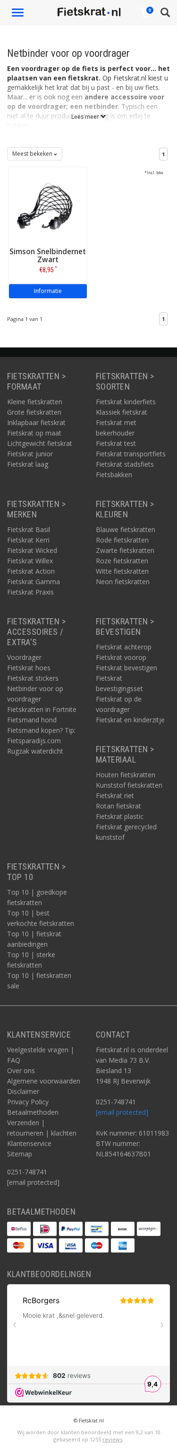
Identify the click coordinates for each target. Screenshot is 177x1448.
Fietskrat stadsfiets (125, 464)
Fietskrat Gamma (33, 581)
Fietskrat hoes (29, 667)
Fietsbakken (114, 474)
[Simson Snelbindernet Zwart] (48, 205)
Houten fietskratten (125, 774)
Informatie (48, 291)
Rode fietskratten (122, 539)
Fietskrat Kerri (28, 539)
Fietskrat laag (27, 464)
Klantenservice (29, 1143)
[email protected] (122, 1112)
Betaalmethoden (33, 1112)
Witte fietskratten (122, 571)
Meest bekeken (33, 154)
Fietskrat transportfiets (131, 453)
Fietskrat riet (115, 795)
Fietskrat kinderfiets (126, 401)
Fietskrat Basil (28, 529)
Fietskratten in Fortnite (41, 709)
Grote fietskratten (34, 412)
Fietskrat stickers (33, 678)
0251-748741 (27, 1171)
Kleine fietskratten (34, 401)
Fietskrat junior (30, 453)
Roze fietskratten (122, 560)
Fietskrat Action (31, 571)
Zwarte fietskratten (125, 550)
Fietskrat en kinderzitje (130, 719)
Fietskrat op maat (34, 432)
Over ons (21, 1070)
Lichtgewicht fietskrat (39, 443)
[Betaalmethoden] (19, 1229)
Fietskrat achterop (124, 646)
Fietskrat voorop (121, 657)
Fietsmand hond (32, 719)
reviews (112, 1439)
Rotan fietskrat (118, 805)
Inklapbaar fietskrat (36, 422)
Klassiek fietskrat (121, 412)
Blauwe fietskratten (125, 529)
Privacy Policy (28, 1101)
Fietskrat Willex (30, 560)
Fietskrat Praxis (30, 591)
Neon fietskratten (123, 581)
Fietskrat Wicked (32, 550)
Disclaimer (23, 1091)
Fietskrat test (116, 443)
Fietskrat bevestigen (126, 667)
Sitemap (19, 1153)
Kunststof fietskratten (129, 785)
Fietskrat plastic (119, 816)
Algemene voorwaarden (43, 1080)
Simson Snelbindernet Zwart (47, 256)
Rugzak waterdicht (35, 750)
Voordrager (24, 657)
